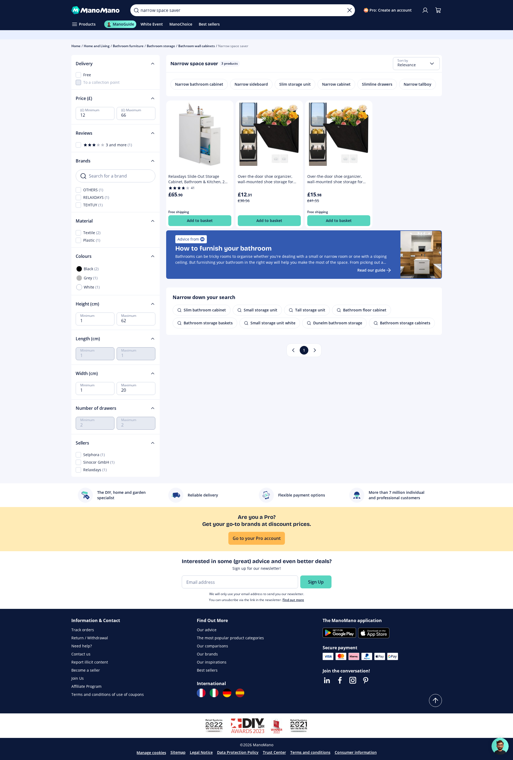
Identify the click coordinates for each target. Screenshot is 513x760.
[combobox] (416, 63)
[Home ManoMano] (96, 10)
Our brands (207, 654)
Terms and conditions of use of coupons (107, 694)
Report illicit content (89, 662)
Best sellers (207, 670)
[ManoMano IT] (214, 693)
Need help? (81, 645)
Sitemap (178, 752)
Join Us (77, 678)
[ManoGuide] (500, 746)
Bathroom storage (161, 46)
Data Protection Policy (238, 752)
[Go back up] (435, 700)
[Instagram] (352, 680)
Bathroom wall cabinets (196, 46)
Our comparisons (212, 645)
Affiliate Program (86, 686)
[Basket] (438, 10)
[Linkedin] (327, 680)
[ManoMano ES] (240, 693)
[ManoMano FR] (201, 693)
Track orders (82, 629)
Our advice (207, 629)
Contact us (80, 654)
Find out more (293, 600)
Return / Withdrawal (89, 637)
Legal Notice (201, 752)
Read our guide (371, 270)
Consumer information (356, 752)
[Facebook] (340, 680)
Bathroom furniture (128, 46)
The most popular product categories (230, 637)
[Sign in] (425, 10)
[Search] (136, 10)
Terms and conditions (310, 752)
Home (76, 46)
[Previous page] (293, 350)
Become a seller (85, 670)
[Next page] (314, 350)
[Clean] (349, 10)
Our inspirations (211, 662)
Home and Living (97, 46)
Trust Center (274, 752)
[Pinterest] (365, 680)
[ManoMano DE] (227, 693)
